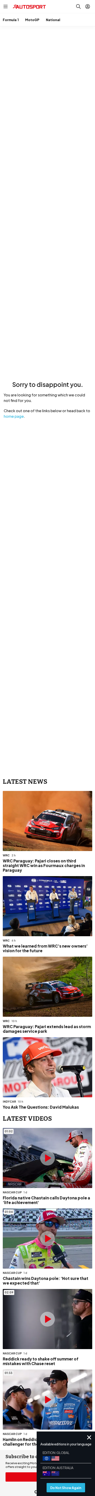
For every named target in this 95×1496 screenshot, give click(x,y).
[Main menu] (5, 6)
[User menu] (87, 6)
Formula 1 (11, 20)
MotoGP (32, 20)
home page (14, 416)
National (53, 20)
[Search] (78, 6)
